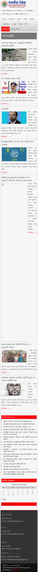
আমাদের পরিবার (15, 29)
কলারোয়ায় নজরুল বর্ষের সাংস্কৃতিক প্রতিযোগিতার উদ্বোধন (19, 424)
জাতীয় (25, 19)
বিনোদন (20, 24)
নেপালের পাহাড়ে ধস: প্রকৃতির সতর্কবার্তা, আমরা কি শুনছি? (18, 442)
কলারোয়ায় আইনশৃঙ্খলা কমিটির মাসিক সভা (14, 464)
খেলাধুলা (14, 24)
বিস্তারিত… (5, 74)
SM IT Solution (17, 570)
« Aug (3, 499)
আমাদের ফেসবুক (7, 504)
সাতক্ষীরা (10, 19)
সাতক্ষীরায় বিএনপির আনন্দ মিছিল (11, 466)
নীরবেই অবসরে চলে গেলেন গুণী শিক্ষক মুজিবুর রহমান (17, 421)
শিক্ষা (26, 24)
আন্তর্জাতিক (5, 24)
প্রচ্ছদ (4, 19)
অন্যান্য (4, 29)
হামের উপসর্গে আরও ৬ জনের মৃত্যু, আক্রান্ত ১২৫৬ (17, 427)
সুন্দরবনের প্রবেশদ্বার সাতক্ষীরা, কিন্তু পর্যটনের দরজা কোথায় (19, 429)
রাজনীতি (31, 19)
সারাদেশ (19, 19)
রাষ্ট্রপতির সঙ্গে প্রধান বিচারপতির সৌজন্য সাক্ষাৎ (16, 469)
